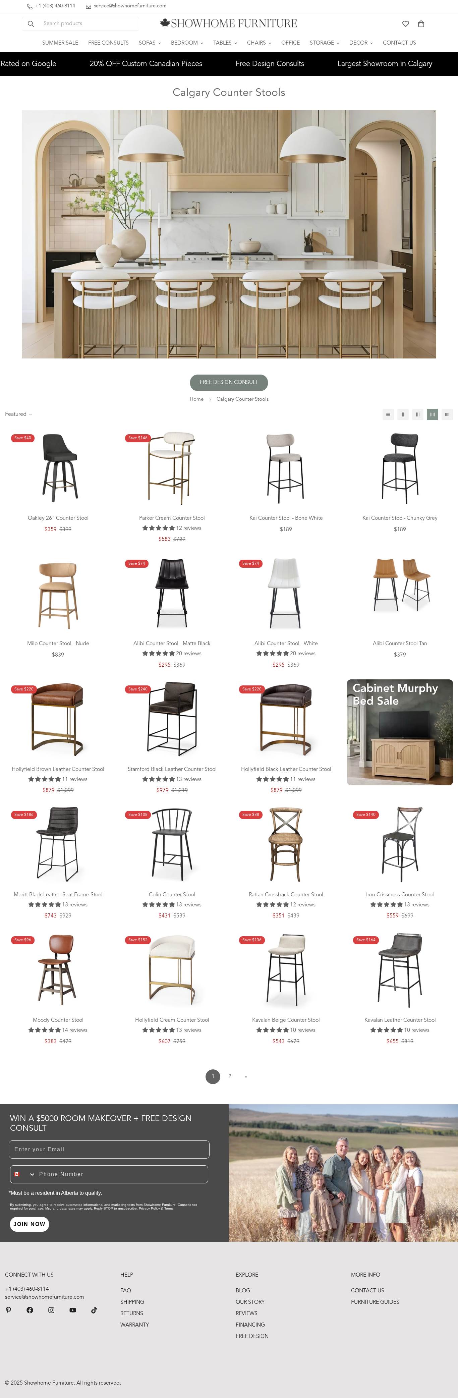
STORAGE (322, 43)
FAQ (125, 1291)
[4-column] (432, 414)
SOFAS (147, 43)
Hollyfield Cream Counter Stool (172, 1020)
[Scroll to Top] (445, 1361)
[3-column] (417, 414)
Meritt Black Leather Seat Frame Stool (58, 895)
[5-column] (447, 414)
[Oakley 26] (58, 468)
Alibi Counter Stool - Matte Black (172, 644)
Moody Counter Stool (58, 1020)
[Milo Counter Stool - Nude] (58, 593)
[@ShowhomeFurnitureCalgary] (72, 1310)
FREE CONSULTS (108, 43)
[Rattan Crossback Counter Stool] (286, 844)
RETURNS (131, 1314)
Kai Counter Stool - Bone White (286, 518)
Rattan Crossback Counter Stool (286, 895)
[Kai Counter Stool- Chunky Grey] (400, 468)
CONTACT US (399, 43)
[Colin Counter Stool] (172, 844)
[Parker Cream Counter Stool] (172, 468)
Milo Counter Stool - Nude (58, 644)
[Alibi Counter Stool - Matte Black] (172, 593)
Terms (168, 1208)
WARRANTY (134, 1325)
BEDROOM (184, 43)
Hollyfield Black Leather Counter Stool (286, 769)
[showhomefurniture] (8, 1310)
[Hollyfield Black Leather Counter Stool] (286, 719)
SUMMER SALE (60, 43)
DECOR (358, 43)
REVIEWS (246, 1314)
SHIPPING (132, 1302)
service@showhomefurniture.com (44, 1297)
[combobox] (23, 1174)
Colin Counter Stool (172, 895)
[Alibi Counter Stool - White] (286, 593)
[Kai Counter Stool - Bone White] (286, 468)
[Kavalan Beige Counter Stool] (286, 970)
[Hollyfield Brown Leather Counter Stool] (58, 719)
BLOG (243, 1291)
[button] (421, 24)
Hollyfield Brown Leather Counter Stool (58, 769)
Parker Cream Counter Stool (172, 518)
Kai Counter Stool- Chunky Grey (400, 518)
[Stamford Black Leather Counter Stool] (172, 719)
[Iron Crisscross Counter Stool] (400, 844)
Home (197, 399)
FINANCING (250, 1325)
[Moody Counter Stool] (58, 970)
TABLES (222, 43)
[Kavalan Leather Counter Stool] (400, 970)
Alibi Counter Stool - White (286, 644)
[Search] (31, 23)
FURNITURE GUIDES (375, 1302)
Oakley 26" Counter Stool (58, 518)
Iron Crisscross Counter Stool (400, 895)
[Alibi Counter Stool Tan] (400, 585)
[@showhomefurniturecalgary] (94, 1310)
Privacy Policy (149, 1208)
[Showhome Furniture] (229, 23)
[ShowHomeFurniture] (29, 1310)
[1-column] (388, 414)
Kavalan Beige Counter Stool (286, 1020)
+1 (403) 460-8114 (27, 1289)
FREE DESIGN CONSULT (229, 382)
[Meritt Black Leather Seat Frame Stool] (58, 844)
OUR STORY (250, 1302)
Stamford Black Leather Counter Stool (172, 769)
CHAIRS (256, 43)
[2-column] (403, 414)
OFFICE (290, 43)
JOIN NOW (29, 1224)
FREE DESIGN (252, 1336)
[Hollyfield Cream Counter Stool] (172, 970)
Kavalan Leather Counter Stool (400, 1020)
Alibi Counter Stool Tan (400, 644)
